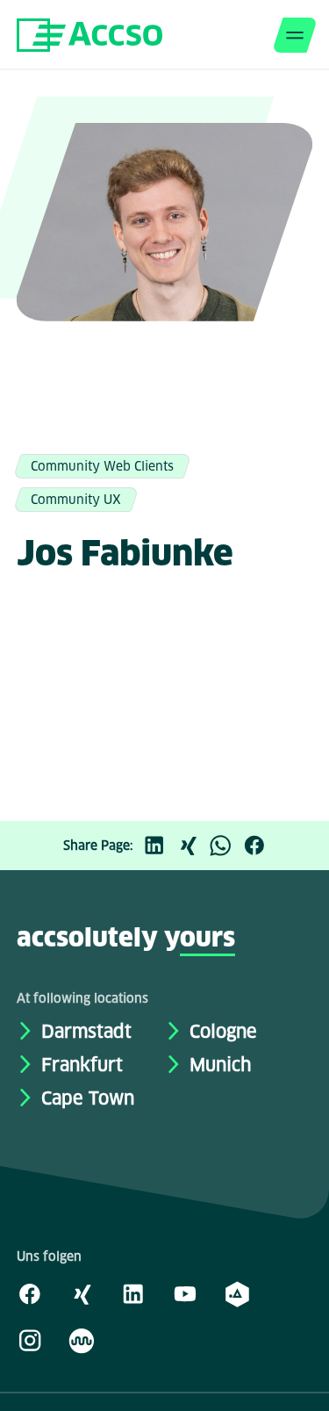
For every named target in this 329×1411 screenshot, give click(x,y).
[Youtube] (185, 1293)
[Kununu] (81, 1339)
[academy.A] (237, 1293)
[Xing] (192, 845)
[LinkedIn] (158, 845)
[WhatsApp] (225, 845)
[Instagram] (30, 1339)
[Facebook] (258, 845)
